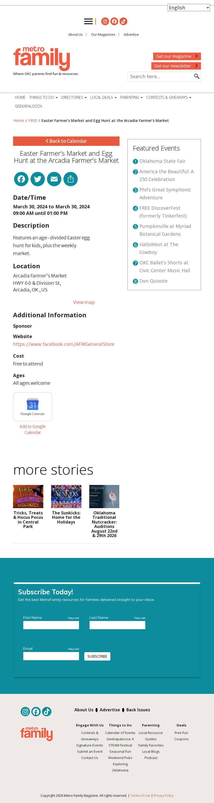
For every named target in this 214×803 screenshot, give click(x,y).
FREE (32, 120)
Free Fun (181, 732)
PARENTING (130, 97)
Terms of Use (140, 795)
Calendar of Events (120, 732)
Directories (72, 97)
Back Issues (138, 710)
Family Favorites (151, 745)
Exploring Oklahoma (120, 767)
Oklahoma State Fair (162, 161)
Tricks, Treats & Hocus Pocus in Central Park (28, 520)
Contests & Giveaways (167, 97)
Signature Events (89, 745)
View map (84, 302)
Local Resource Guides (151, 735)
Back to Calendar (68, 141)
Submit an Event (90, 751)
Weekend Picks (120, 757)
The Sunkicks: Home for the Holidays (66, 517)
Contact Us (89, 757)
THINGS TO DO (42, 97)
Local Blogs (151, 751)
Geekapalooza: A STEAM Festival (120, 742)
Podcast (151, 757)
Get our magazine (174, 56)
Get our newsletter (173, 66)
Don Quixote (153, 281)
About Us (75, 34)
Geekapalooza (28, 106)
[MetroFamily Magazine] (41, 59)
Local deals (102, 97)
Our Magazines (103, 34)
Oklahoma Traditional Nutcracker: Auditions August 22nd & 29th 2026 (104, 524)
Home (20, 97)
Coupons (181, 739)
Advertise (131, 34)
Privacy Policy (164, 795)
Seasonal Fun (120, 751)
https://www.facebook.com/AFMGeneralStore (63, 344)
